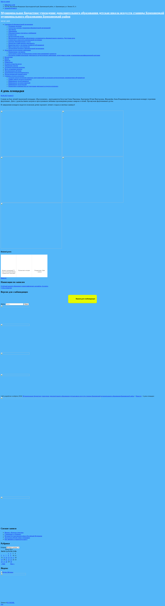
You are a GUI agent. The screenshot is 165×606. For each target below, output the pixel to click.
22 (9, 559)
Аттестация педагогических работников (18, 50)
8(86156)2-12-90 (10, 5)
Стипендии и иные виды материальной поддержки (25, 40)
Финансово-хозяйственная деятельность (21, 43)
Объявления (9, 62)
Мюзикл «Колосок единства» (14, 532)
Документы (12, 29)
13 (4, 557)
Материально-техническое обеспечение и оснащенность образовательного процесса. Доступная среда (41, 38)
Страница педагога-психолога (14, 76)
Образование (12, 31)
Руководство (12, 35)
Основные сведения (14, 26)
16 (11, 557)
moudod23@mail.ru (11, 8)
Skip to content (5, 1)
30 (11, 562)
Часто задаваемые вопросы (13, 69)
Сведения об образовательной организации (19, 24)
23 (11, 559)
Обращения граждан (11, 65)
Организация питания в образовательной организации (26, 48)
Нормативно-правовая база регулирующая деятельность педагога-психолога (33, 86)
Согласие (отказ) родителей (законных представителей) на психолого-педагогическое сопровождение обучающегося (46, 77)
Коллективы (9, 57)
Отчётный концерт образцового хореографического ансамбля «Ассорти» (24, 286)
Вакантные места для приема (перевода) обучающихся (26, 45)
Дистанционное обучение (13, 71)
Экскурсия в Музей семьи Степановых (17, 538)
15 (9, 557)
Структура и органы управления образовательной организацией (29, 28)
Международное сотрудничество (19, 47)
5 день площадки (6, 288)
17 (13, 557)
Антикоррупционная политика (15, 67)
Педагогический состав (16, 36)
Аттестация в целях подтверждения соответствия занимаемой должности (32, 53)
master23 (10, 95)
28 (6, 562)
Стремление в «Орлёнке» (13, 534)
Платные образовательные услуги (19, 41)
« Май (3, 564)
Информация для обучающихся (18, 81)
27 (4, 562)
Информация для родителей (17, 84)
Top (2, 604)
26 (2, 562)
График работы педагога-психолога (20, 79)
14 (6, 557)
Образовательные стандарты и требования (22, 33)
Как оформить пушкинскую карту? (16, 539)
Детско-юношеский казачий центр (16, 74)
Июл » (12, 564)
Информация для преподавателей (19, 83)
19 (2, 559)
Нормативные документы (16, 52)
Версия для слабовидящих (85, 299)
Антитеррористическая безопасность (17, 72)
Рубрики (3, 547)
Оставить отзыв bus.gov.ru (13, 64)
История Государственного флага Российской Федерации (23, 536)
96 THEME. (11, 602)
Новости (7, 60)
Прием (7, 59)
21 (6, 559)
